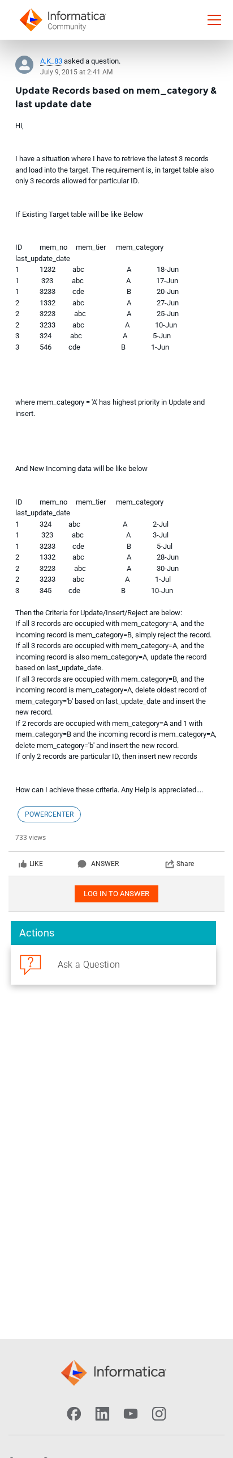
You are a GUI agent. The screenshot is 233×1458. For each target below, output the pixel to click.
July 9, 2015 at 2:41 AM (76, 72)
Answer (105, 864)
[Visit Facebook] (74, 1413)
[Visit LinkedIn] (102, 1413)
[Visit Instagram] (159, 1413)
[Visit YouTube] (130, 1413)
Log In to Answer (116, 893)
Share (185, 864)
